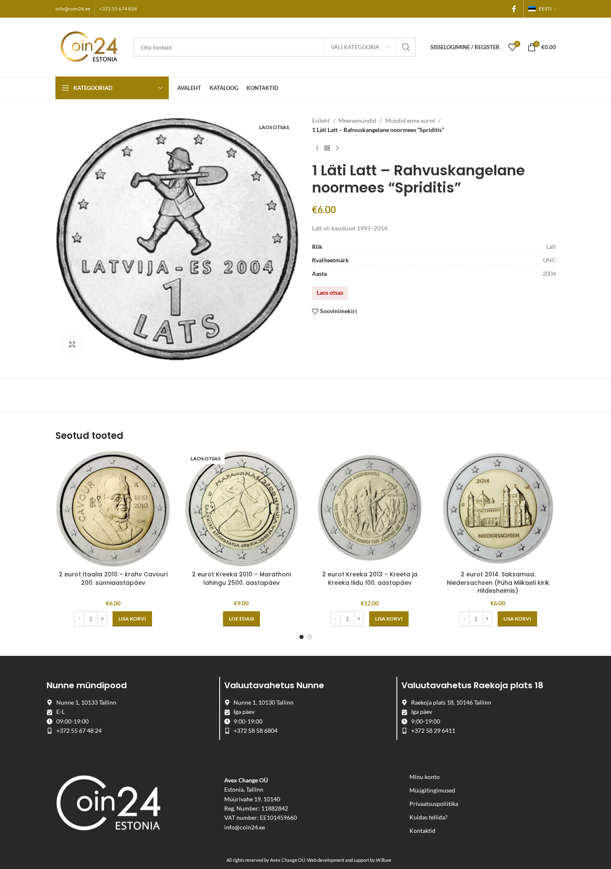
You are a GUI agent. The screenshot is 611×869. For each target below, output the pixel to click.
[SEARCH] (406, 47)
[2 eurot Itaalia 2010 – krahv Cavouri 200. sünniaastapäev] (113, 509)
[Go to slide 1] (301, 637)
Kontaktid (422, 830)
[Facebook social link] (514, 9)
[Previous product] (317, 148)
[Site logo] (90, 46)
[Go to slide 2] (310, 637)
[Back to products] (327, 148)
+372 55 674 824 (118, 8)
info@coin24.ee (72, 8)
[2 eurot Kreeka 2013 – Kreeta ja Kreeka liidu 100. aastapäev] (370, 509)
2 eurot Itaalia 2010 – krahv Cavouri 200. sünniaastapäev (113, 578)
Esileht (321, 120)
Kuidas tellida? (428, 817)
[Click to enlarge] (72, 344)
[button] (132, 618)
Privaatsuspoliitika (433, 803)
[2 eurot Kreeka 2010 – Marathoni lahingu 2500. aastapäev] (241, 509)
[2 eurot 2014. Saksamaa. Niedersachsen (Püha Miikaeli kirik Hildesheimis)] (498, 509)
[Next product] (337, 148)
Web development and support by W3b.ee (349, 860)
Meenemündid (357, 120)
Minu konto (424, 776)
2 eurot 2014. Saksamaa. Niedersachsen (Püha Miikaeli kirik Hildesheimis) (498, 582)
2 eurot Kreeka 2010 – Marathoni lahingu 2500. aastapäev (241, 578)
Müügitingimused (432, 790)
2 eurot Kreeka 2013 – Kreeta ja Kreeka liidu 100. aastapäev (369, 578)
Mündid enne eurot (410, 120)
